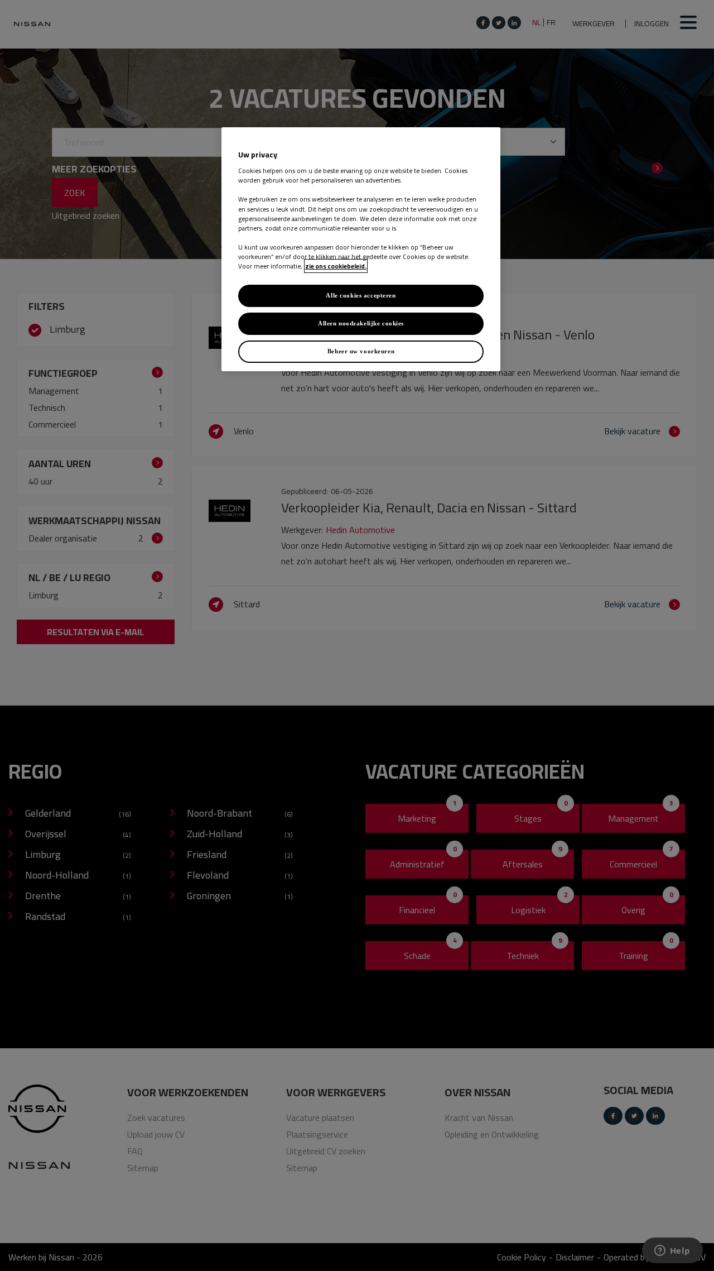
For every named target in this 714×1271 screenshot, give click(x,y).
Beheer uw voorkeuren (360, 351)
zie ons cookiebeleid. (335, 266)
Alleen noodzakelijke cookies (361, 323)
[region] (360, 249)
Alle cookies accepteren (360, 295)
